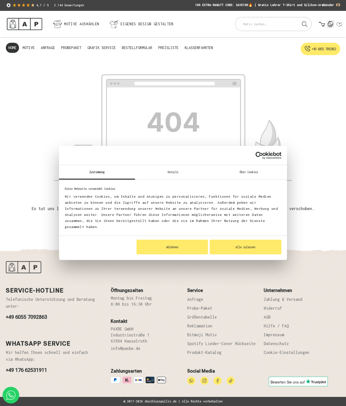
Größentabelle (202, 317)
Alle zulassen (245, 247)
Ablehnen (172, 247)
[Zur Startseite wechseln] (24, 24)
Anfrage (195, 299)
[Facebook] (218, 380)
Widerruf (273, 308)
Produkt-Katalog (204, 352)
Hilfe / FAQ (276, 326)
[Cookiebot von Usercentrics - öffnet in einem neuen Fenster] (259, 155)
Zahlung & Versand (283, 299)
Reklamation (199, 326)
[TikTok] (231, 380)
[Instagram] (204, 380)
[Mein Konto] (330, 24)
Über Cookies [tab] (249, 172)
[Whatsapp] (191, 380)
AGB (267, 317)
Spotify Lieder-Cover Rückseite (221, 343)
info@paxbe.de (125, 348)
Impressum (274, 334)
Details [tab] (173, 172)
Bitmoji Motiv (202, 334)
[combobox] (266, 24)
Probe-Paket (199, 308)
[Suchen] (304, 24)
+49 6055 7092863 (26, 317)
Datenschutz (276, 343)
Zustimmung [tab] (97, 172)
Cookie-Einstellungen (286, 352)
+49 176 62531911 (26, 370)
